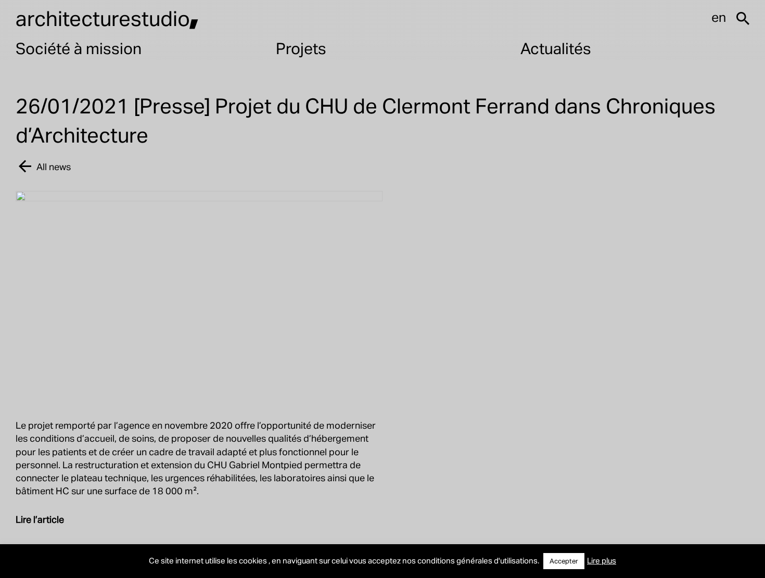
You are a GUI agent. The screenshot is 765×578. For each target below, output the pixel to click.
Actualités (555, 48)
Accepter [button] (564, 561)
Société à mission (79, 48)
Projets (301, 48)
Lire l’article (40, 519)
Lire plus (601, 560)
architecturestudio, (107, 18)
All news (53, 166)
